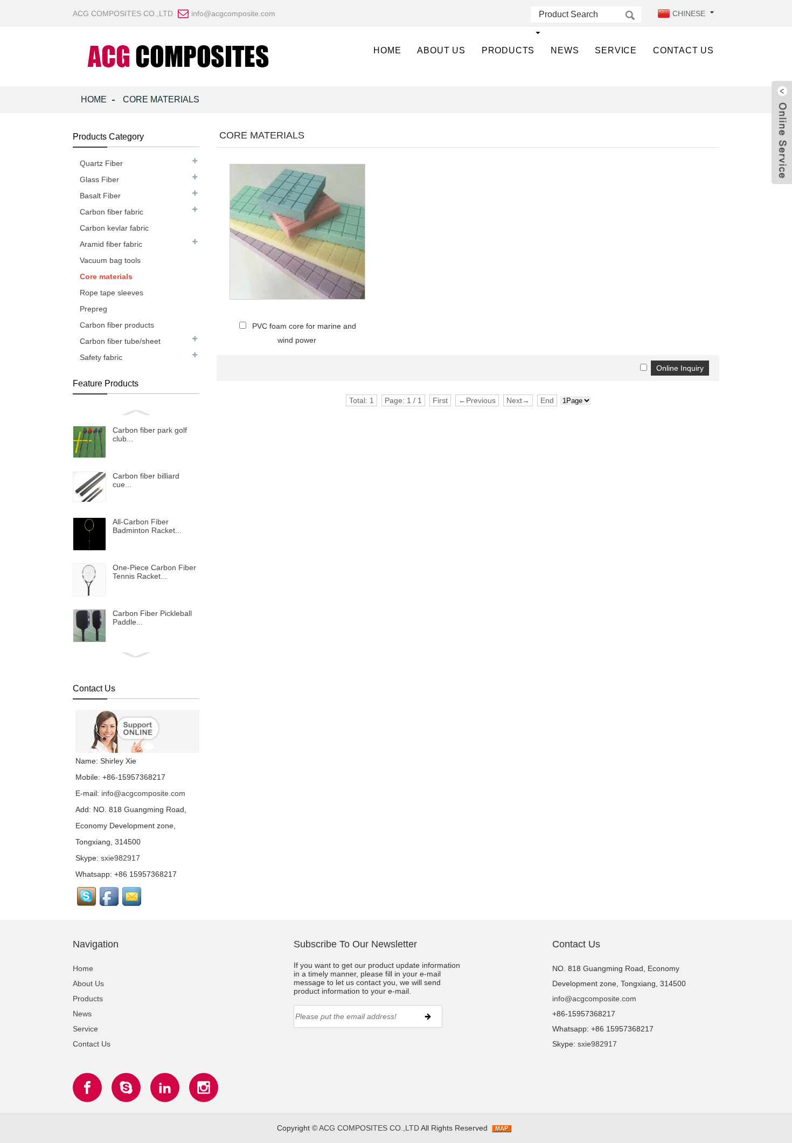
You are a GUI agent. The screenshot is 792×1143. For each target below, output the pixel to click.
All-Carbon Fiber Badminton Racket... (147, 526)
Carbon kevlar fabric (114, 228)
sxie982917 (120, 858)
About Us (441, 50)
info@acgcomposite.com (143, 793)
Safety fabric (101, 357)
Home (387, 50)
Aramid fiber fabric (111, 244)
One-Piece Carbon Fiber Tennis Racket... (154, 571)
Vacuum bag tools (110, 260)
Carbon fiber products (117, 325)
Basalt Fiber (100, 195)
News (565, 50)
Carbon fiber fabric (111, 211)
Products (508, 50)
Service (616, 50)
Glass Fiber (99, 179)
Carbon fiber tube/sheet (120, 341)
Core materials (161, 99)
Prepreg (93, 308)
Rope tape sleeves (111, 292)
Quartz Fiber (101, 163)
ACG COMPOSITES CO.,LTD (369, 1128)
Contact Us (683, 50)
